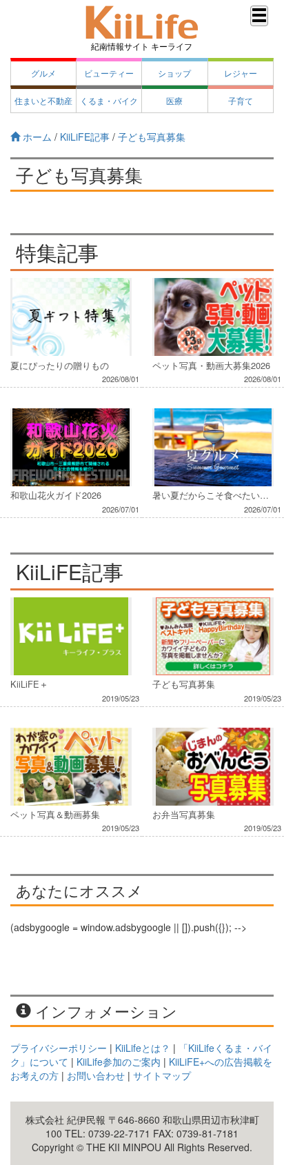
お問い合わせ (96, 1075)
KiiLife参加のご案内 (119, 1061)
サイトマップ (162, 1075)
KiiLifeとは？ (142, 1048)
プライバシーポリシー (58, 1048)
